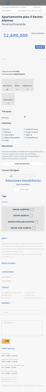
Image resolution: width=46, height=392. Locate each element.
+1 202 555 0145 (29, 295)
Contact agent (24, 189)
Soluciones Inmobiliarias (23, 180)
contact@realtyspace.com (33, 298)
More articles (9, 379)
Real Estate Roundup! (10, 359)
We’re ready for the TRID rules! (13, 365)
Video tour (6, 354)
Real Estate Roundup (9, 371)
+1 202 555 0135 (29, 293)
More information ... (23, 164)
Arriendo (5, 202)
